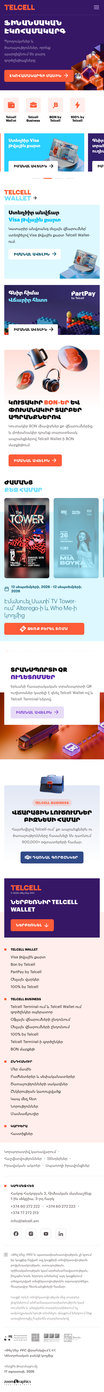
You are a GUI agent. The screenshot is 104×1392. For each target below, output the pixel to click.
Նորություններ (24, 1106)
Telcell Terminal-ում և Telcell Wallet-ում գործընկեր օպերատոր (46, 1009)
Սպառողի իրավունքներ (68, 1165)
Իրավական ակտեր (22, 1165)
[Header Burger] (96, 7)
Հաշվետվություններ (23, 1158)
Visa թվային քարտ (28, 957)
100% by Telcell (24, 986)
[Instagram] (31, 1233)
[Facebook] (16, 1233)
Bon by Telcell (23, 964)
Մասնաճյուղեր (25, 1113)
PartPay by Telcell (26, 971)
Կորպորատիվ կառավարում (30, 1151)
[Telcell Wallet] (21, 195)
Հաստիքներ (22, 1133)
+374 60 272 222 (25, 1206)
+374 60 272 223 (60, 1206)
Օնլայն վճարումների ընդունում (40, 1026)
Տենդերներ (57, 1158)
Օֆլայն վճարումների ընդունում (40, 1019)
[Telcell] (19, 7)
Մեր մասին (21, 1069)
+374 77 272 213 (25, 1212)
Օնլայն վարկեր (25, 979)
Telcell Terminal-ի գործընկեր (37, 1041)
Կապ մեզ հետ (24, 1098)
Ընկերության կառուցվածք (36, 1091)
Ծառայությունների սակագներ (39, 1084)
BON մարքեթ (23, 1049)
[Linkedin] (60, 1233)
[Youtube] (46, 1233)
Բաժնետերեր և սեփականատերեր (43, 1076)
